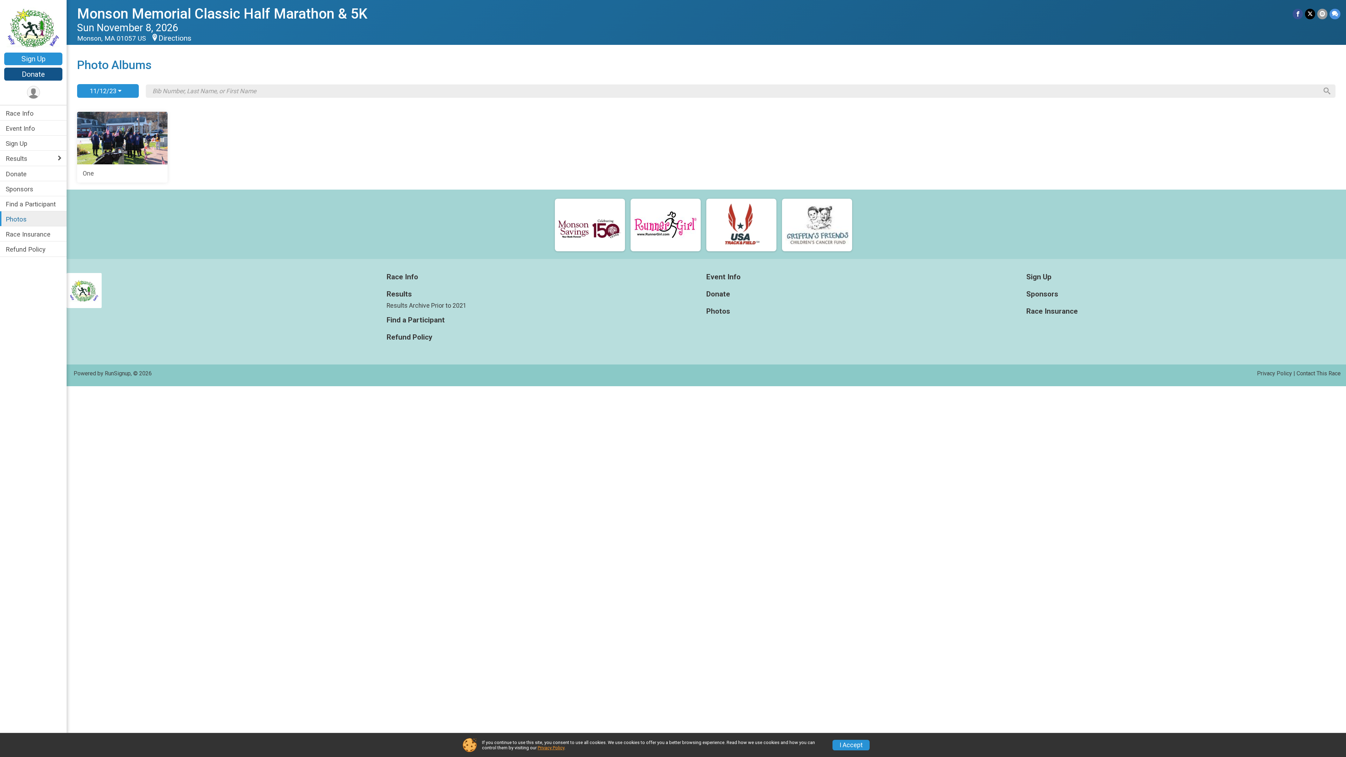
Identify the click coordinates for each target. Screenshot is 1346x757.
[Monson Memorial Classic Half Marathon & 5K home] (33, 27)
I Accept (851, 745)
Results (16, 158)
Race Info (20, 113)
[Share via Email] (1322, 14)
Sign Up (33, 59)
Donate (33, 74)
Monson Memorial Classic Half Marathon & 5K (222, 14)
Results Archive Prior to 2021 (427, 305)
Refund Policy (26, 249)
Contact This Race (1319, 373)
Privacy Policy (1274, 373)
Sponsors (19, 189)
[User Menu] (33, 92)
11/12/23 (104, 91)
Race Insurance (28, 234)
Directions (174, 38)
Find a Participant (31, 204)
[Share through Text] (1335, 14)
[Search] (1327, 91)
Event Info (20, 128)
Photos (16, 219)
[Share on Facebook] (1298, 14)
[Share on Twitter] (1310, 14)
